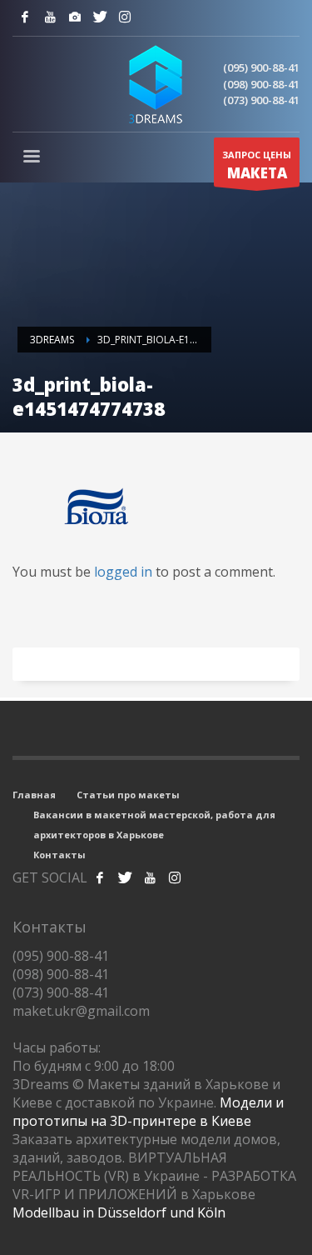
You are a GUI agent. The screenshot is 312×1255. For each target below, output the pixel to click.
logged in (125, 571)
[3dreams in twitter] (124, 877)
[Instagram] (74, 16)
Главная (34, 794)
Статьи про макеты (128, 794)
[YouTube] (49, 16)
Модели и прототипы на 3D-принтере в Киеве (148, 1111)
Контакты (59, 854)
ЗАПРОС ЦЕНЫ (256, 165)
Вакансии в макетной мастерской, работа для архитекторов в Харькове (154, 824)
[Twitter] (99, 16)
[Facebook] (24, 16)
